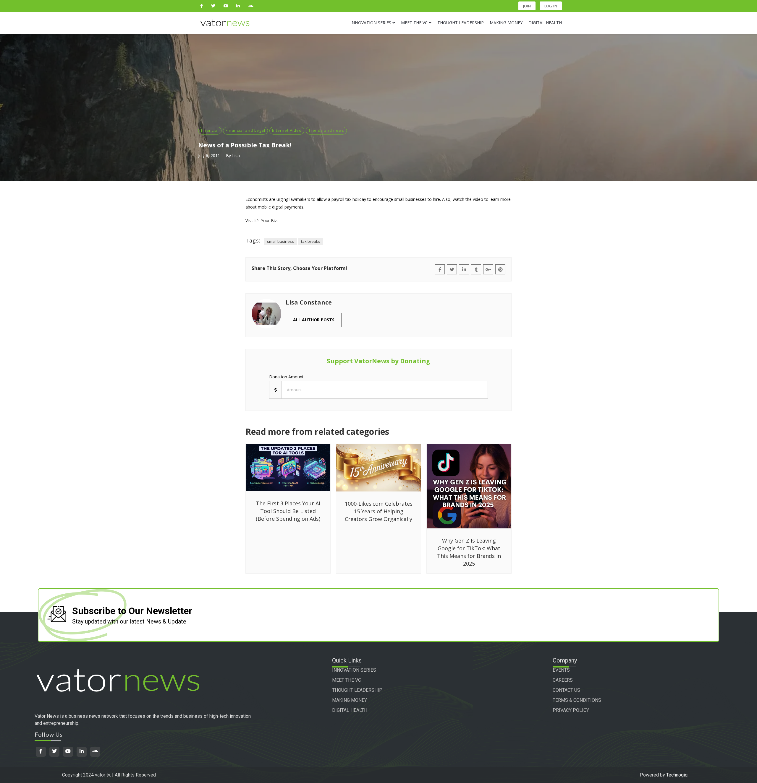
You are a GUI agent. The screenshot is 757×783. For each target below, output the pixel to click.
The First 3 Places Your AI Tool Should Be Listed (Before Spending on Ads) (288, 511)
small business (280, 241)
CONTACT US (566, 690)
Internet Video (287, 130)
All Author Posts (313, 320)
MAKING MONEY (349, 700)
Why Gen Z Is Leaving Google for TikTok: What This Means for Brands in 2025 (469, 552)
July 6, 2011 (209, 155)
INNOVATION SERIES (354, 670)
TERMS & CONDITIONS (577, 700)
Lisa (236, 155)
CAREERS (563, 680)
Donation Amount (286, 377)
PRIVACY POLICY (571, 710)
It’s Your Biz (265, 220)
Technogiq (677, 775)
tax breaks (310, 241)
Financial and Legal (245, 130)
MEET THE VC (346, 680)
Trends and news (326, 130)
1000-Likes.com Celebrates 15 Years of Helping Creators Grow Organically (379, 511)
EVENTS (561, 670)
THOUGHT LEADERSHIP (357, 690)
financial (210, 130)
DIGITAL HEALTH (349, 710)
